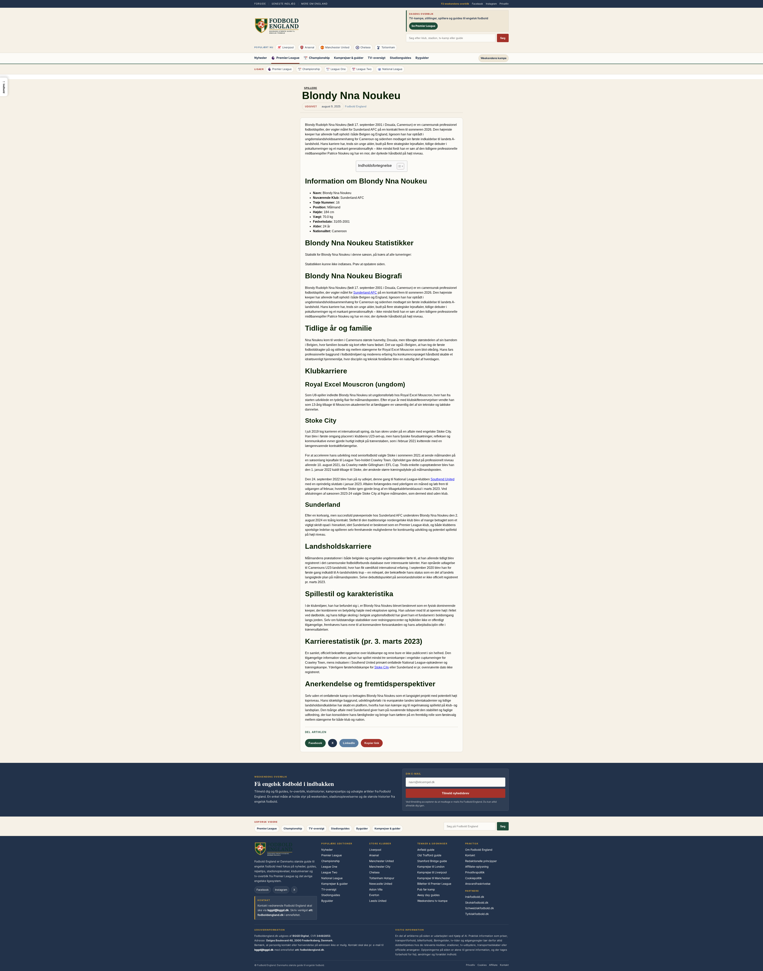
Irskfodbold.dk (474, 896)
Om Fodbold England (478, 849)
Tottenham (388, 47)
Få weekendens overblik (455, 3)
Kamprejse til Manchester (433, 878)
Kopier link (371, 743)
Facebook (477, 3)
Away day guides (428, 895)
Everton (374, 895)
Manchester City (379, 866)
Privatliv (504, 3)
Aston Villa (375, 889)
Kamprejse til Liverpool (432, 872)
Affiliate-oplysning (477, 866)
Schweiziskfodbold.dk (479, 908)
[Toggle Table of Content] (398, 166)
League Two (364, 69)
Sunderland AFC (365, 292)
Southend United (442, 479)
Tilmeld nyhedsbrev (455, 793)
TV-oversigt (376, 58)
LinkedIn (349, 743)
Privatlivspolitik (475, 872)
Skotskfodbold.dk (476, 902)
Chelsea (365, 47)
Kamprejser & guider (348, 58)
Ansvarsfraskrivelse (477, 883)
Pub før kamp (426, 889)
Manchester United (337, 47)
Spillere (310, 88)
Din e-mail (413, 773)
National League (392, 69)
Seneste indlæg (283, 3)
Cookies (482, 964)
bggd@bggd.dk (278, 910)
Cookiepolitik (473, 878)
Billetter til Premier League (434, 883)
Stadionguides (400, 58)
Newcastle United (380, 883)
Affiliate (493, 964)
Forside (260, 3)
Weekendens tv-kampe (432, 900)
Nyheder (260, 58)
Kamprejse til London (430, 866)
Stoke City (381, 667)
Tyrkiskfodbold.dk (477, 914)
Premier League (287, 58)
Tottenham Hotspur (381, 878)
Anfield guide (425, 849)
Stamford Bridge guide (432, 861)
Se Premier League (423, 25)
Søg (502, 38)
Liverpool (288, 47)
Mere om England (314, 3)
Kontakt (470, 855)
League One (338, 69)
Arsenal (309, 47)
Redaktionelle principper (481, 861)
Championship (319, 58)
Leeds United (377, 900)
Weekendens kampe (493, 58)
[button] (4, 87)
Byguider (422, 58)
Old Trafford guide (429, 855)
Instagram (491, 3)
